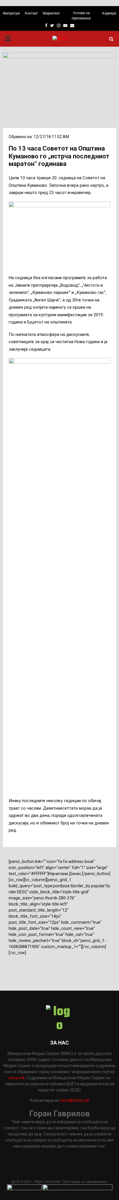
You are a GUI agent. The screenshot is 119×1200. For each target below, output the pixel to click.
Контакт (31, 13)
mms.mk (17, 1077)
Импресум (11, 13)
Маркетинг (51, 13)
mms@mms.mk (74, 1100)
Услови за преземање (81, 15)
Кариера (109, 13)
